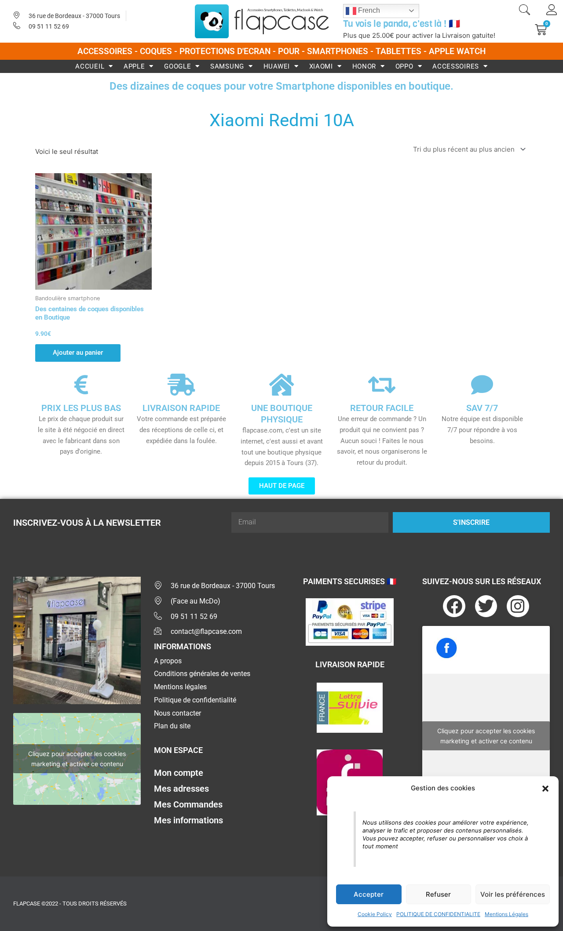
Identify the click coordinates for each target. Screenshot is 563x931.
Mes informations (188, 820)
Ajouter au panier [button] (78, 352)
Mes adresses (181, 788)
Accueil (89, 66)
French (368, 10)
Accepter (369, 894)
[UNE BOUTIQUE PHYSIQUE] (281, 385)
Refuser (438, 894)
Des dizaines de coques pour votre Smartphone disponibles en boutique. (281, 86)
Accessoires (455, 66)
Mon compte (178, 772)
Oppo (404, 66)
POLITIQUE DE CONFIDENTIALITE (438, 914)
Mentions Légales (506, 914)
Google (177, 66)
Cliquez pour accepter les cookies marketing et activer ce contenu (77, 758)
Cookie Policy (375, 914)
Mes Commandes (188, 804)
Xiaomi (321, 66)
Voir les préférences (512, 894)
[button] (545, 788)
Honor (364, 66)
